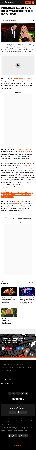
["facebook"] (18, 348)
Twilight (27, 165)
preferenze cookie (6, 370)
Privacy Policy (21, 364)
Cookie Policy (4, 367)
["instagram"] (7, 348)
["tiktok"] (3, 348)
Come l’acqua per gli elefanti (21, 78)
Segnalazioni (11, 364)
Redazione (28, 367)
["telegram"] (22, 348)
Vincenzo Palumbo (11, 20)
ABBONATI (28, 2)
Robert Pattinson (20, 203)
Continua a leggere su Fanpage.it (18, 218)
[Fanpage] (18, 399)
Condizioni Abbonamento (17, 367)
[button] (33, 20)
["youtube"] (10, 348)
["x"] (14, 348)
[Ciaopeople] (18, 445)
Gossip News (4, 277)
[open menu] (2, 2)
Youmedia (3, 364)
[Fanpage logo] (9, 2)
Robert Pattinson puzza (25, 151)
